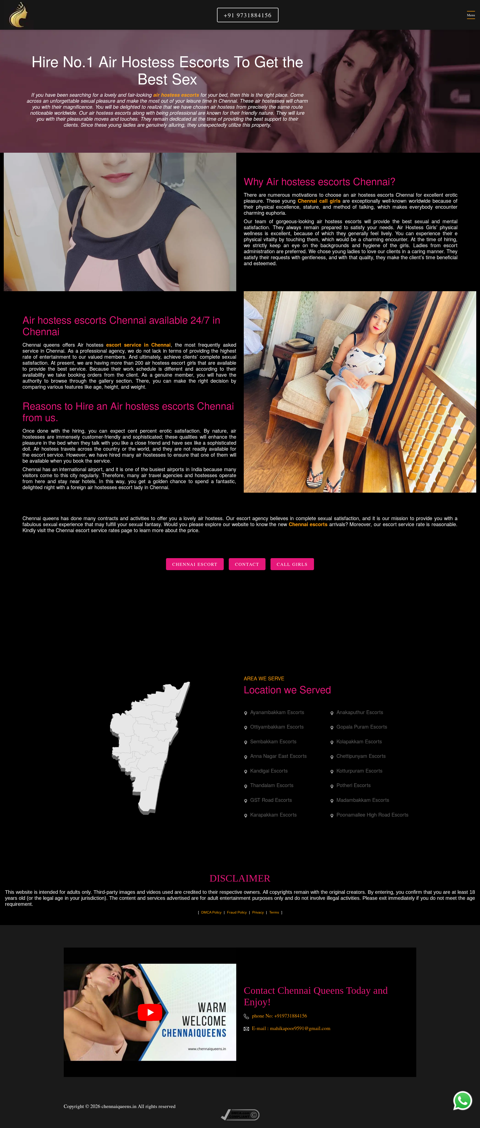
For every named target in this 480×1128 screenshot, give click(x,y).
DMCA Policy (211, 912)
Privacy (258, 912)
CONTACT (247, 564)
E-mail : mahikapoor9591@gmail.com (290, 1028)
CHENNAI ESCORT (195, 564)
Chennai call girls (319, 200)
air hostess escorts (176, 94)
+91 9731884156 (248, 15)
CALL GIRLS (292, 564)
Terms (274, 912)
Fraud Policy (237, 912)
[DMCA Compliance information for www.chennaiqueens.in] (240, 1114)
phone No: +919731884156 (279, 1015)
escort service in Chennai (138, 344)
